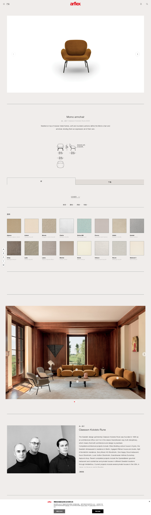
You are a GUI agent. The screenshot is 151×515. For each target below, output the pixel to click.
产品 (8, 4)
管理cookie (59, 511)
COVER (73, 197)
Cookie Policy (92, 505)
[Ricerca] (147, 4)
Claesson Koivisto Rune (77, 121)
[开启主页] (4, 4)
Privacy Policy (84, 505)
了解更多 (81, 471)
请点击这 (67, 505)
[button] (137, 54)
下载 (109, 182)
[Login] (141, 4)
